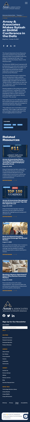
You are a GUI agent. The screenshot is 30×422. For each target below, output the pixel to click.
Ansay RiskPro (6, 394)
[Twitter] (7, 46)
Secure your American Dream (8, 15)
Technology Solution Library (9, 389)
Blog (3, 380)
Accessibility (24, 402)
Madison (20, 124)
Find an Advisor (6, 372)
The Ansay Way (7, 124)
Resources (19, 15)
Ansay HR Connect (7, 396)
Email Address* (5, 324)
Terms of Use (16, 403)
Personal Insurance (7, 340)
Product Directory (6, 344)
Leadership (5, 361)
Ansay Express (6, 391)
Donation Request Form (8, 382)
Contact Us (5, 370)
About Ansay (5, 351)
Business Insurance (7, 337)
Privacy (11, 402)
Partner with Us (6, 377)
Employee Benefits (8, 127)
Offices (4, 375)
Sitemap (4, 402)
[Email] (14, 46)
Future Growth (6, 356)
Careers (4, 358)
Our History (5, 354)
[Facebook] (3, 46)
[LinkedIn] (11, 46)
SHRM (14, 124)
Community (5, 363)
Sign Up (4, 330)
